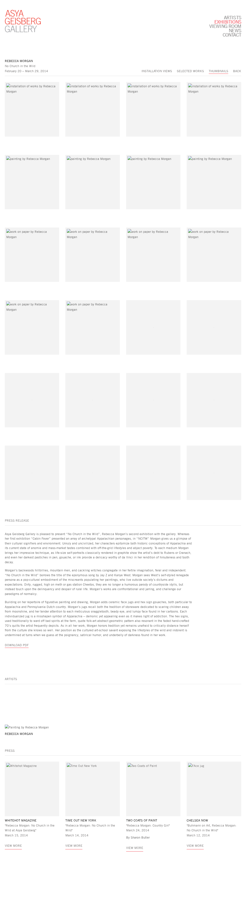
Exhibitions (227, 21)
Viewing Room (225, 26)
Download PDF (17, 645)
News (235, 30)
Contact (232, 34)
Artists (232, 17)
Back (237, 71)
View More (13, 845)
